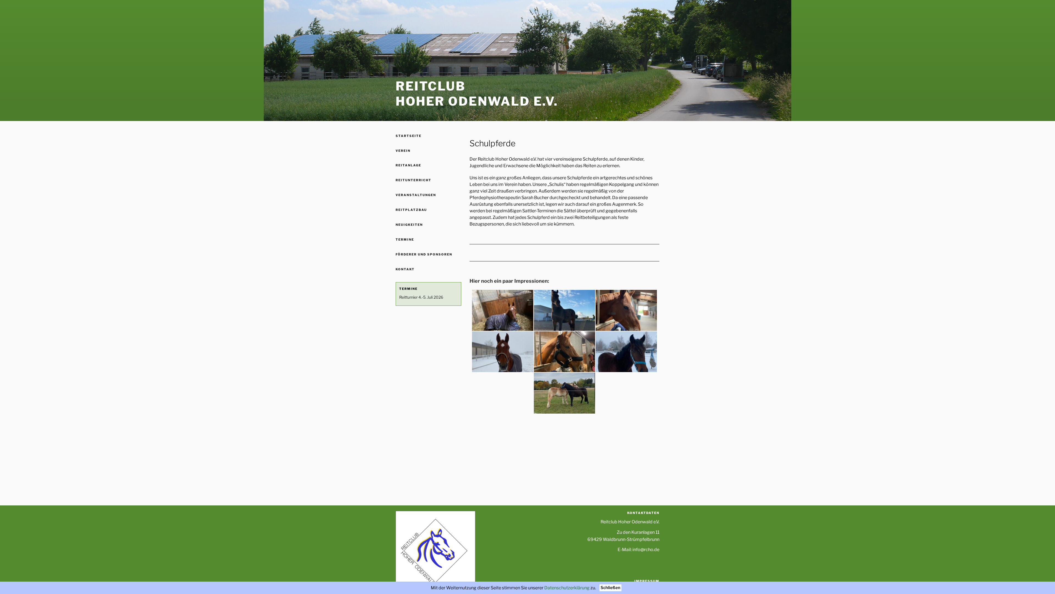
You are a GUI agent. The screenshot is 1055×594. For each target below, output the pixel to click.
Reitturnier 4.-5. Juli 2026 (421, 297)
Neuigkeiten (409, 225)
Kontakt (405, 269)
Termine (405, 239)
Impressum (646, 581)
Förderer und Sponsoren (424, 254)
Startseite (408, 136)
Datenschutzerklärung (567, 587)
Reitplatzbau (411, 210)
